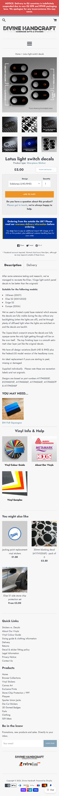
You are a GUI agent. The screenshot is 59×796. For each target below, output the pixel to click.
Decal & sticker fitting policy (16, 649)
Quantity (46, 178)
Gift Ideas (6, 718)
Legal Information (10, 653)
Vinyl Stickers (8, 681)
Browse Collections (11, 678)
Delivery (32, 265)
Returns (5, 646)
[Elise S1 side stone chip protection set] (14, 579)
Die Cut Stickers (9, 704)
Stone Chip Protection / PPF (16, 692)
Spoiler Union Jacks (11, 700)
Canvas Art (7, 685)
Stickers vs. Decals (11, 627)
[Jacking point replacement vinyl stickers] (14, 533)
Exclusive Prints (9, 689)
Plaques (6, 696)
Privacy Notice (9, 657)
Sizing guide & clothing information (19, 638)
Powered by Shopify (44, 780)
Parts (4, 711)
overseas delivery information (31, 224)
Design (25, 178)
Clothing (6, 715)
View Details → (46, 169)
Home (5, 674)
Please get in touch (17, 205)
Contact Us (7, 660)
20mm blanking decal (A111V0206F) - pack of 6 (44, 553)
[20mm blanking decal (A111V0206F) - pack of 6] (44, 533)
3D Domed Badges (11, 707)
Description (12, 265)
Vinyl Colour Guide (15, 465)
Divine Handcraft (28, 780)
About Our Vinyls (44, 465)
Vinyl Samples (14, 500)
